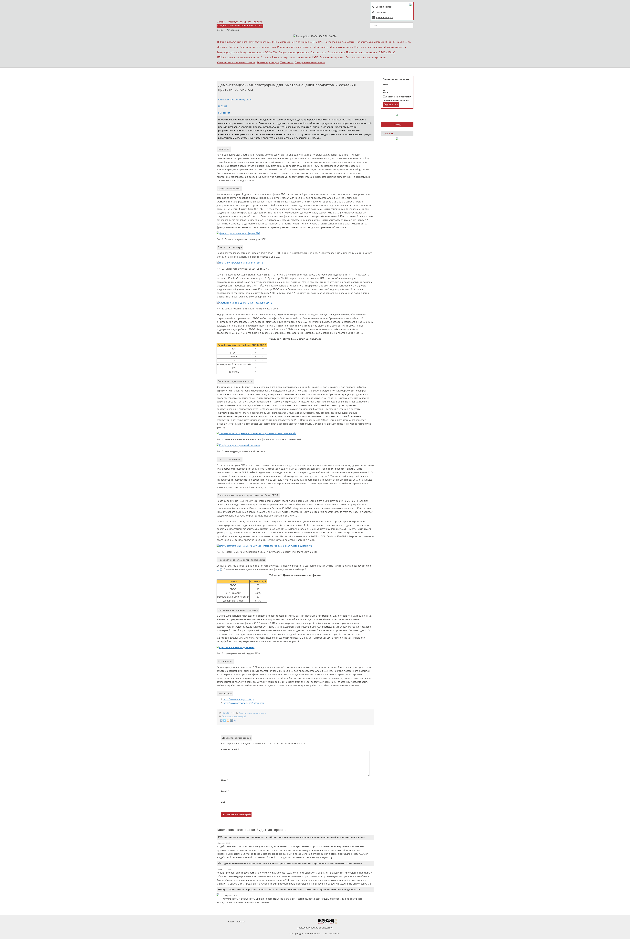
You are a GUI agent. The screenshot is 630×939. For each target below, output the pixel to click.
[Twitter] (224, 720)
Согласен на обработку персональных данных (397, 98)
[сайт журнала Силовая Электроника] (256, 921)
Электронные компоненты (310, 62)
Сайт (223, 802)
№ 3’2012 (222, 106)
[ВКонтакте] (221, 720)
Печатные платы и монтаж (361, 52)
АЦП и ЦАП (316, 41)
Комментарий (230, 749)
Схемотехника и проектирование (236, 62)
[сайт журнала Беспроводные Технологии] (327, 921)
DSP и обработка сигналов (232, 41)
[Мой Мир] (231, 720)
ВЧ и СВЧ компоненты (398, 41)
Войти (220, 30)
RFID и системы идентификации (290, 41)
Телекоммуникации (268, 62)
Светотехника (318, 52)
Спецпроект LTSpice (252, 25)
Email (225, 791)
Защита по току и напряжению (258, 47)
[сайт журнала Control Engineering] (349, 921)
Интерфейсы (321, 47)
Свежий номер (384, 7)
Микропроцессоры (228, 52)
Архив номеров (384, 17)
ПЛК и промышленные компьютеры (238, 57)
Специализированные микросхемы (366, 57)
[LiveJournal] (235, 720)
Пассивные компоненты (368, 47)
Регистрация (232, 30)
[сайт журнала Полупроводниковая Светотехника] (302, 921)
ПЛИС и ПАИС (387, 52)
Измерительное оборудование (294, 47)
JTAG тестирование (260, 41)
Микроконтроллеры (395, 47)
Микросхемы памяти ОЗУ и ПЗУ (258, 52)
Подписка (381, 12)
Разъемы (266, 57)
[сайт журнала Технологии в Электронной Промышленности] (277, 921)
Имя (385, 84)
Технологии (287, 62)
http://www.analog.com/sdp (238, 699)
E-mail (385, 91)
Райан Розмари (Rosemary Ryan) (235, 99)
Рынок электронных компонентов (291, 57)
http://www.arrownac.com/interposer (243, 703)
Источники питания (341, 47)
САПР (315, 57)
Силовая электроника (332, 57)
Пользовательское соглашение (315, 927)
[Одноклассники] (228, 720)
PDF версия (224, 112)
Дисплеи (233, 47)
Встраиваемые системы (370, 41)
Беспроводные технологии (340, 41)
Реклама (257, 21)
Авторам (221, 21)
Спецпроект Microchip (228, 25)
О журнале (245, 21)
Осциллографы (336, 52)
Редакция (233, 21)
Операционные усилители (294, 52)
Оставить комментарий (234, 716)
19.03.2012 (226, 713)
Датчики (222, 47)
